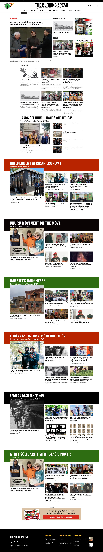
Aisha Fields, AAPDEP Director (50, 362)
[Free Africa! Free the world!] (63, 26)
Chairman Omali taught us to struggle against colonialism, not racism (80, 496)
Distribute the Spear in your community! (50, 80)
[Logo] (19, 537)
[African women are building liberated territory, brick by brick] (27, 299)
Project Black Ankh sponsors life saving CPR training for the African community (56, 379)
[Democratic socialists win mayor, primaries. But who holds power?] (31, 42)
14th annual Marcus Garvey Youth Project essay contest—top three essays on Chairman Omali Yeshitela (81, 360)
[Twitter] (95, 6)
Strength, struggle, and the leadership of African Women (54, 264)
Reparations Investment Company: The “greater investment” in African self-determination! (81, 477)
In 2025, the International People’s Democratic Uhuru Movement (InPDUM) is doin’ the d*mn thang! (56, 437)
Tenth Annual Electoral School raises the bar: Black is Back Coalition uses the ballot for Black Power (73, 105)
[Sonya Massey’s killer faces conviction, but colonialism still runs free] (81, 257)
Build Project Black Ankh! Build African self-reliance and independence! (55, 359)
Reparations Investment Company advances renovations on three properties (43, 13)
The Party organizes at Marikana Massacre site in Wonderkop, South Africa (80, 418)
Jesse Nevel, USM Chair (49, 480)
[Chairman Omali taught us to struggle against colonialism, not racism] (81, 488)
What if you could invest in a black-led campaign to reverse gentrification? (56, 477)
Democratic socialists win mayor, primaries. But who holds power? (26, 23)
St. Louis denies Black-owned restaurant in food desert (54, 204)
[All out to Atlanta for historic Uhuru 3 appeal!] (57, 126)
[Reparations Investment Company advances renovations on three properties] (27, 242)
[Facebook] (90, 6)
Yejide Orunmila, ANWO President (75, 247)
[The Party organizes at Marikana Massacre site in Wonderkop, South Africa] (81, 410)
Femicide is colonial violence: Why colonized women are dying (56, 302)
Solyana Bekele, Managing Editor (15, 26)
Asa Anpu (43, 107)
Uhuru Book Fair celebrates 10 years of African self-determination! (55, 186)
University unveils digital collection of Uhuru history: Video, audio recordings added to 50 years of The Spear (81, 438)
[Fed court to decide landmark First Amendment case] (35, 133)
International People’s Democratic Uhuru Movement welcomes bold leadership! (56, 418)
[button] (97, 5)
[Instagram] (93, 6)
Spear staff (43, 82)
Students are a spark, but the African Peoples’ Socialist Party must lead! (55, 246)
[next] (81, 13)
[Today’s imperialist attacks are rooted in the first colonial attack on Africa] (57, 134)
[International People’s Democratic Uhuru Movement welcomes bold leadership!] (56, 410)
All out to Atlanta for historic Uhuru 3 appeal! (73, 123)
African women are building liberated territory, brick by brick (25, 316)
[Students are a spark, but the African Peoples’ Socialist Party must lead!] (56, 238)
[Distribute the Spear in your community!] (51, 73)
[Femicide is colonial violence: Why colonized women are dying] (56, 295)
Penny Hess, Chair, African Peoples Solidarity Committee (79, 498)
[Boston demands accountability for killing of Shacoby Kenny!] (27, 415)
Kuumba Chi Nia (66, 108)
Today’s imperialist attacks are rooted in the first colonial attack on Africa (73, 132)
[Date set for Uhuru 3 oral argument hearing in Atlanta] (57, 141)
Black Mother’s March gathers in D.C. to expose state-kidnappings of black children (81, 303)
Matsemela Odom (48, 440)
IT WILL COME (25, 79)
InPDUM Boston (12, 433)
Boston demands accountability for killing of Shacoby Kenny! (24, 431)
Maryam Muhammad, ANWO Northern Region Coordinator (79, 267)
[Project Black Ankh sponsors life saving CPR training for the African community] (56, 371)
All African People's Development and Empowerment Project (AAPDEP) (56, 382)
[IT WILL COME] (30, 73)
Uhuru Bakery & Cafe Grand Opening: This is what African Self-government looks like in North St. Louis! (26, 199)
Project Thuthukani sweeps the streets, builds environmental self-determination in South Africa (81, 379)
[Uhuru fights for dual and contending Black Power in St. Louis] (81, 178)
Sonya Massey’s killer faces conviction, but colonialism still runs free (80, 265)
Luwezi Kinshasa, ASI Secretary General (27, 104)
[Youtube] (88, 6)
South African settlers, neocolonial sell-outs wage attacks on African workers (62, 53)
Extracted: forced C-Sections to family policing (80, 245)
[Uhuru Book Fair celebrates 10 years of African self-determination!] (56, 178)
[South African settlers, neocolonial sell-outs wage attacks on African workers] (63, 45)
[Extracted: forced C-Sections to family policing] (81, 238)
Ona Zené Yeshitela (73, 211)
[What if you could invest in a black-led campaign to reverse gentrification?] (56, 469)
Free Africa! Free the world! (62, 32)
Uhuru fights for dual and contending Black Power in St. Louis (79, 186)
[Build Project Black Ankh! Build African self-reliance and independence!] (56, 351)
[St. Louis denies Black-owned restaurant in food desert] (56, 197)
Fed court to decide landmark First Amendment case (31, 146)
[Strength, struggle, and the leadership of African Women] (56, 257)
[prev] (79, 13)
